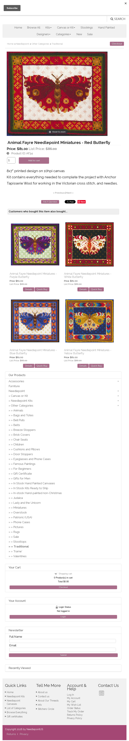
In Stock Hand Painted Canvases (34, 483)
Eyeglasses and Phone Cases (32, 459)
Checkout (117, 44)
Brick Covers (21, 434)
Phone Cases (21, 522)
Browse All (33, 27)
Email (12, 645)
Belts (16, 425)
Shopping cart (65, 573)
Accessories (16, 381)
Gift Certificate (22, 473)
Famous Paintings (24, 464)
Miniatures (20, 507)
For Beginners (22, 468)
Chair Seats (20, 439)
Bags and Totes (23, 415)
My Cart (71, 701)
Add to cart (34, 160)
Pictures (18, 527)
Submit (63, 655)
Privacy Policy (74, 718)
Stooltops (19, 541)
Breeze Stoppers (24, 429)
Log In (70, 694)
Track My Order (75, 711)
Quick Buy (42, 289)
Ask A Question (50, 202)
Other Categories (40, 43)
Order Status (73, 708)
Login (63, 617)
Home (18, 27)
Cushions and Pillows (26, 449)
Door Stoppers (23, 454)
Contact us (43, 696)
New (79, 34)
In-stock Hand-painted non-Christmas (37, 493)
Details (28, 289)
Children (18, 444)
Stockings (87, 27)
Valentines (20, 556)
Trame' (17, 551)
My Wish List (74, 704)
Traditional (57, 43)
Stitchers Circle (46, 709)
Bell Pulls (19, 420)
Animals (18, 410)
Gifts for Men (21, 478)
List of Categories (16, 708)
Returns (11, 734)
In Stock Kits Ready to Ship (30, 488)
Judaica (18, 498)
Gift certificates (15, 716)
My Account (73, 698)
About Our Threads (48, 700)
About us (43, 692)
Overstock (20, 512)
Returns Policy (75, 715)
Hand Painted (106, 27)
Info (40, 704)
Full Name (15, 636)
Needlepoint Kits (22, 400)
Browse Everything (17, 712)
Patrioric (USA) (22, 517)
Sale (90, 34)
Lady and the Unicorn (27, 502)
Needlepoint (22, 43)
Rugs (16, 532)
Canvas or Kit (19, 395)
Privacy (24, 734)
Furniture (14, 386)
